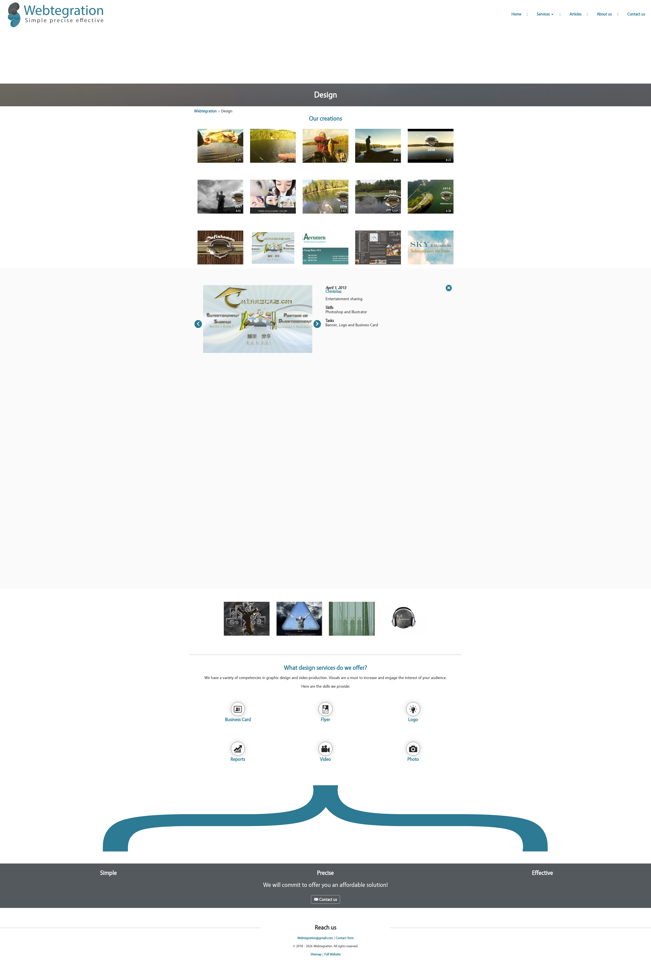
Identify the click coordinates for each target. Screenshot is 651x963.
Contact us (636, 14)
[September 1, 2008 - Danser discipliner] (247, 619)
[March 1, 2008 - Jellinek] (299, 619)
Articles (575, 14)
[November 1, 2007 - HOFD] (352, 619)
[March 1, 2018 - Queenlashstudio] (273, 197)
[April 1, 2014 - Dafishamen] (220, 247)
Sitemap (316, 954)
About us (604, 14)
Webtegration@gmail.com (315, 938)
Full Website (332, 954)
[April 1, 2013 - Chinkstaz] (273, 247)
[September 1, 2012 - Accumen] (325, 247)
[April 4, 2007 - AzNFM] (404, 619)
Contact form (345, 938)
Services (544, 14)
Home (516, 14)
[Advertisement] (325, 57)
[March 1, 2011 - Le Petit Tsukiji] (378, 247)
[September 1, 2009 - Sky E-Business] (430, 247)
